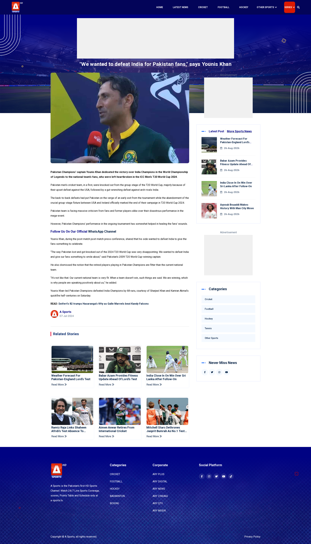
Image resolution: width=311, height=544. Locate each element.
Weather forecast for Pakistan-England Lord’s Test (70, 377)
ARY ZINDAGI (160, 496)
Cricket (203, 7)
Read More (57, 384)
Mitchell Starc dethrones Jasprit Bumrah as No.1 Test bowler (165, 429)
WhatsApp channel (102, 231)
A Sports (70, 536)
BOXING (114, 503)
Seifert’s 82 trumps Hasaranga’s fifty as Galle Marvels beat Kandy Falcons (103, 303)
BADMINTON (117, 496)
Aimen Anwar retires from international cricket (116, 429)
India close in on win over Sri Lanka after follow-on (166, 377)
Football (223, 7)
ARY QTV (158, 503)
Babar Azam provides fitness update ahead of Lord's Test (118, 377)
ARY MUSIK (159, 510)
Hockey (243, 7)
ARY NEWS (159, 488)
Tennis (208, 328)
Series (288, 7)
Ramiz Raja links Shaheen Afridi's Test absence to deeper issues (68, 429)
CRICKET (115, 474)
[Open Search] (298, 7)
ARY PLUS (158, 474)
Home (159, 7)
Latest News (180, 7)
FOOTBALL (116, 481)
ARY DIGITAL (160, 481)
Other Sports (265, 7)
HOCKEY (115, 488)
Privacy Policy (252, 536)
